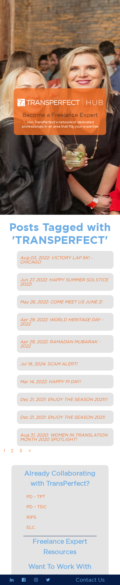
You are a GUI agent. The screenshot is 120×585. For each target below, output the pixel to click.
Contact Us (90, 580)
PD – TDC (36, 507)
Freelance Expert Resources (60, 546)
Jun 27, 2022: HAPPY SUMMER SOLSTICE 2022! (64, 282)
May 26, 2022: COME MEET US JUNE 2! (61, 302)
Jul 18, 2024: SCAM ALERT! (49, 364)
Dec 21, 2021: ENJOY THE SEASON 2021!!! (63, 399)
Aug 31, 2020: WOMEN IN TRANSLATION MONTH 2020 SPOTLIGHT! (63, 437)
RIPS (31, 517)
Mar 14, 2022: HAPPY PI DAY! (50, 381)
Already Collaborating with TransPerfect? (59, 478)
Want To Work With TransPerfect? (59, 571)
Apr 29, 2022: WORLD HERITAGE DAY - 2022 (61, 322)
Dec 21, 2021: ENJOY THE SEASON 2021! (62, 417)
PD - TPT (35, 496)
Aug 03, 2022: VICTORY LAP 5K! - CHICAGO (56, 260)
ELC (30, 527)
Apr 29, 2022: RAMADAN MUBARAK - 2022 (60, 344)
